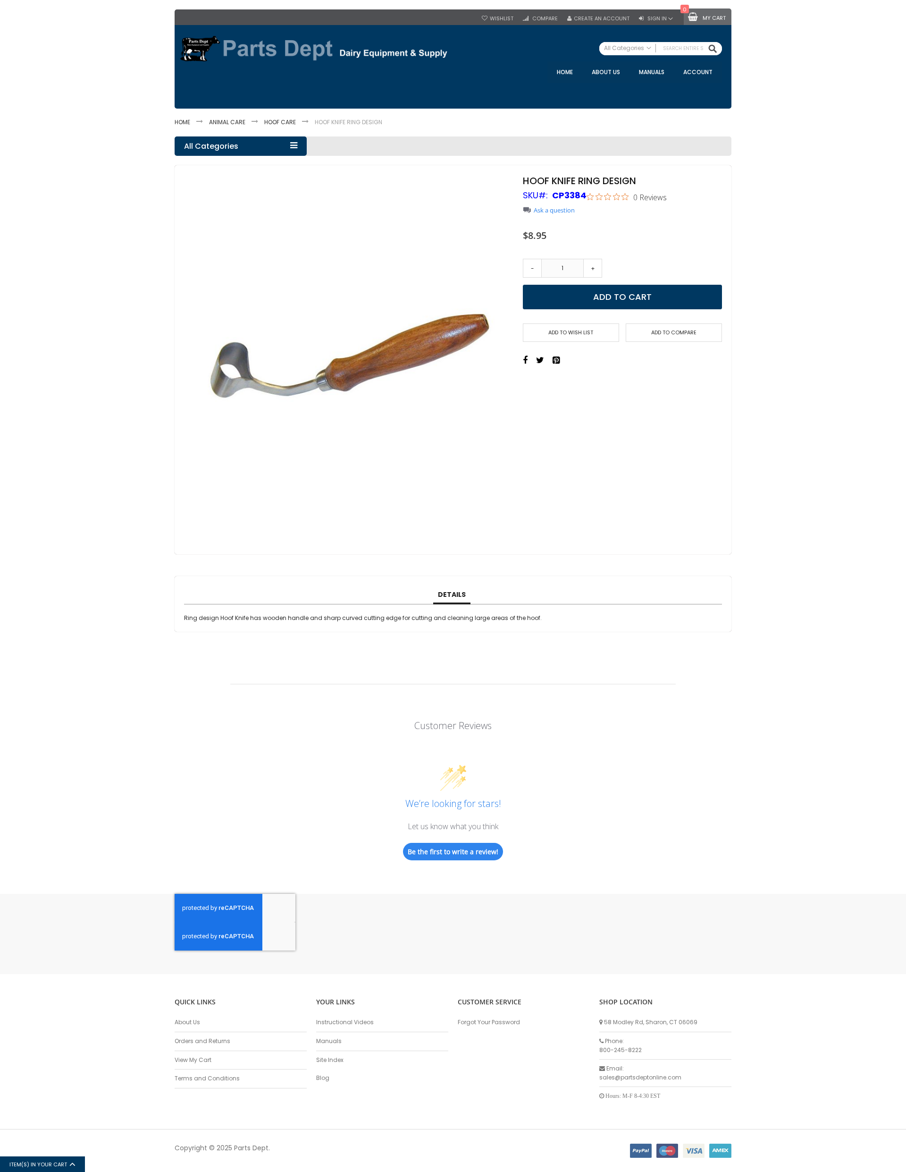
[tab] (451, 595)
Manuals (329, 1041)
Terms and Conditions (207, 1078)
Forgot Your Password (489, 1022)
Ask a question (554, 210)
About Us (187, 1022)
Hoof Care (280, 122)
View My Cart (193, 1060)
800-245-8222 (620, 1050)
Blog (322, 1078)
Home (182, 122)
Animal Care (227, 122)
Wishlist (501, 18)
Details (452, 594)
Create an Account (601, 18)
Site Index (330, 1060)
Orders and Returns (202, 1041)
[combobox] (660, 48)
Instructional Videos (345, 1022)
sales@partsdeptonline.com (640, 1077)
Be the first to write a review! (453, 851)
